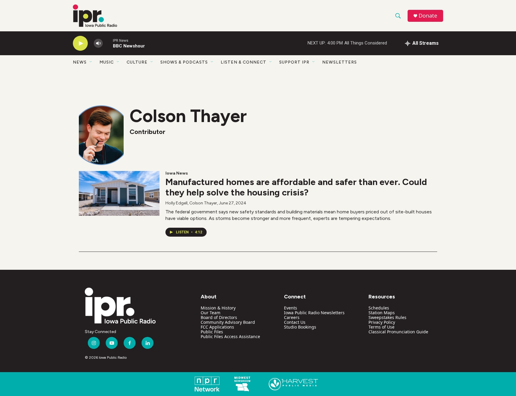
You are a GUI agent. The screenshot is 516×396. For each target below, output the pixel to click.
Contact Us (294, 322)
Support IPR (294, 62)
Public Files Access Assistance (230, 336)
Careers (292, 317)
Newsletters (339, 62)
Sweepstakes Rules (387, 317)
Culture (137, 62)
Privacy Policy (381, 322)
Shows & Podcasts (184, 62)
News (80, 62)
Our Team (210, 312)
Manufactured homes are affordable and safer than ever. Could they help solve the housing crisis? (296, 187)
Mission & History (218, 308)
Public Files (212, 332)
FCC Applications (217, 327)
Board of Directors (219, 317)
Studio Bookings (300, 327)
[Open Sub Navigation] (91, 62)
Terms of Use (381, 327)
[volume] (98, 43)
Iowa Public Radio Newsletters (314, 312)
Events (290, 308)
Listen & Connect (243, 62)
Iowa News (176, 173)
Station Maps (381, 312)
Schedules (378, 308)
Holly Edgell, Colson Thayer (191, 203)
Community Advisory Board (228, 322)
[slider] (108, 43)
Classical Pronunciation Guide (398, 332)
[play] (80, 43)
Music (106, 62)
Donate (428, 16)
